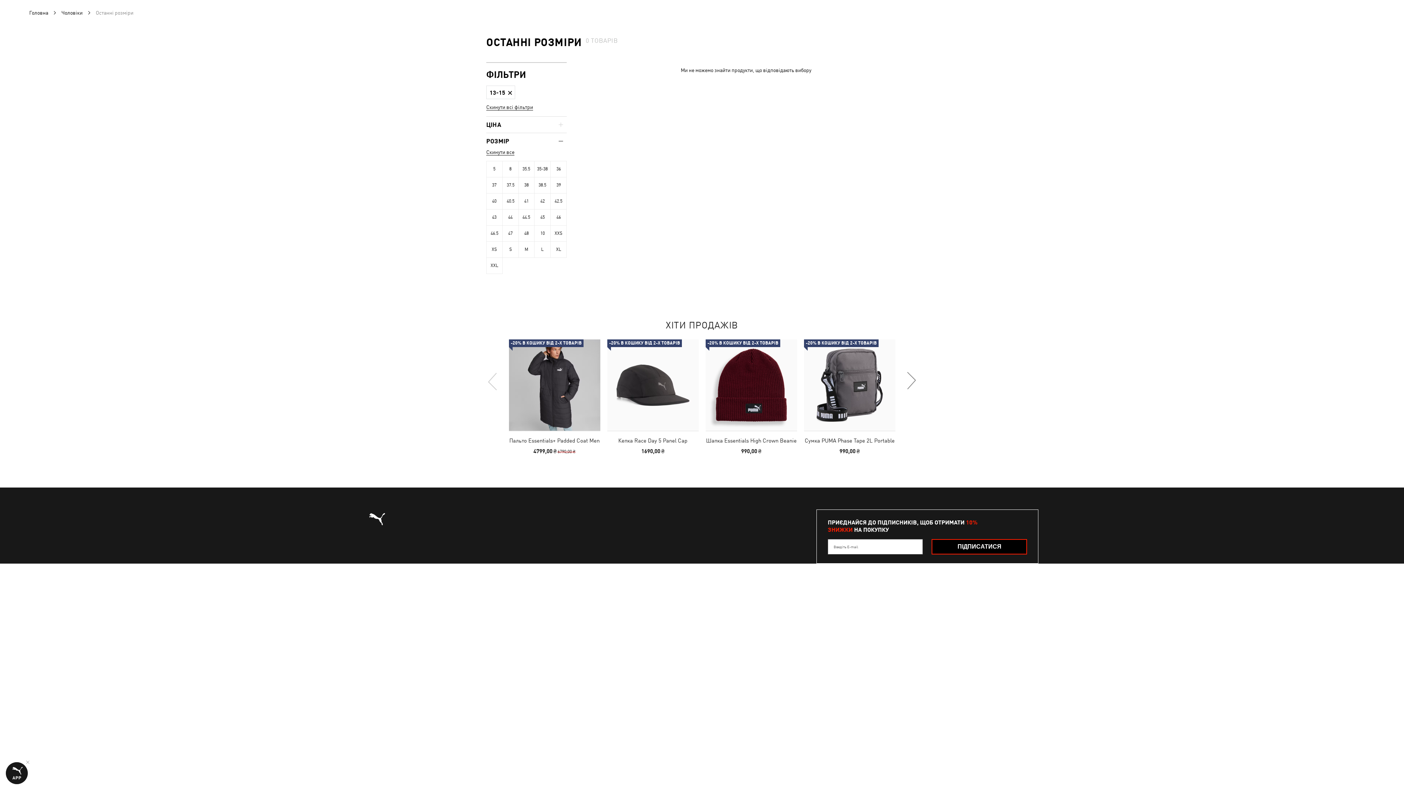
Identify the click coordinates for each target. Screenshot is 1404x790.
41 (526, 201)
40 (494, 201)
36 (558, 169)
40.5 (510, 201)
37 (494, 185)
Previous (492, 381)
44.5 (526, 217)
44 (510, 217)
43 (494, 217)
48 (526, 233)
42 (542, 201)
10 (542, 233)
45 (542, 217)
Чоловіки (72, 13)
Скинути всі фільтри (509, 107)
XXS (558, 233)
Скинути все (500, 152)
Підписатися (979, 546)
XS (494, 249)
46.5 (494, 233)
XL (558, 249)
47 (510, 233)
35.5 (526, 169)
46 (558, 217)
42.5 (558, 201)
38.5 (542, 185)
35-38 (542, 169)
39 (558, 185)
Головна (38, 13)
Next (911, 381)
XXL (494, 265)
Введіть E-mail (846, 547)
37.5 (510, 185)
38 (526, 185)
